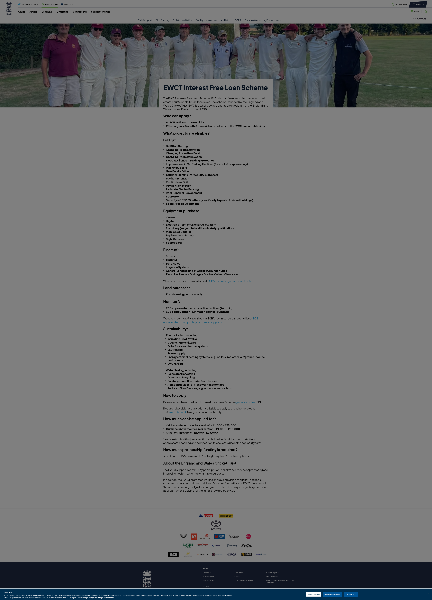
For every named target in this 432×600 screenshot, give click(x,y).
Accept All (350, 594)
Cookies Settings (313, 594)
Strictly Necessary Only (332, 594)
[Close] (428, 593)
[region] (216, 594)
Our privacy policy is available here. (101, 598)
